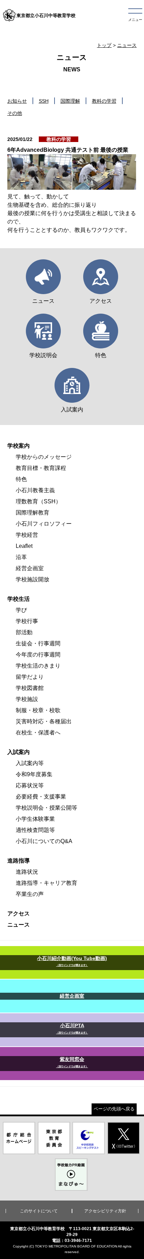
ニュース (127, 45)
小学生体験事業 (35, 819)
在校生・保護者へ (38, 732)
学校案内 (18, 446)
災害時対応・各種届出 (44, 721)
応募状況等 (30, 785)
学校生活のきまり (38, 666)
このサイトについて (39, 1211)
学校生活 (18, 599)
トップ (104, 45)
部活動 (24, 632)
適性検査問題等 (35, 830)
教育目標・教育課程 (41, 468)
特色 (21, 479)
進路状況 (27, 872)
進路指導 (18, 861)
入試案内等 (30, 763)
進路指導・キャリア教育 (46, 883)
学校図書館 (30, 688)
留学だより (30, 677)
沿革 (21, 557)
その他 (14, 113)
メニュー (135, 20)
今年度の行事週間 (38, 655)
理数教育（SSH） (38, 501)
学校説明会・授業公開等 (46, 808)
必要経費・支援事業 (41, 797)
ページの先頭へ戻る (114, 1108)
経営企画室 (30, 568)
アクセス (18, 913)
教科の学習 (104, 101)
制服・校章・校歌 (38, 710)
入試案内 (18, 752)
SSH (44, 101)
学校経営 (27, 535)
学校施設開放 (32, 579)
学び (21, 610)
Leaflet (24, 546)
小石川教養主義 (35, 490)
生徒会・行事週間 (38, 643)
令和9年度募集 (34, 774)
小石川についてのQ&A (44, 841)
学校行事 (27, 621)
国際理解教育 (32, 513)
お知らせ (17, 101)
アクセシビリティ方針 (105, 1211)
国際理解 (70, 101)
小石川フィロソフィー (44, 524)
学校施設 (27, 699)
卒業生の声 (30, 894)
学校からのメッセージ (44, 457)
